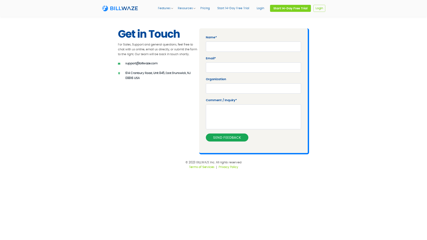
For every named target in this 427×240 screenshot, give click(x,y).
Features (164, 8)
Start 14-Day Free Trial (233, 8)
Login (260, 8)
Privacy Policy (228, 167)
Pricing (205, 8)
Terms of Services (202, 167)
